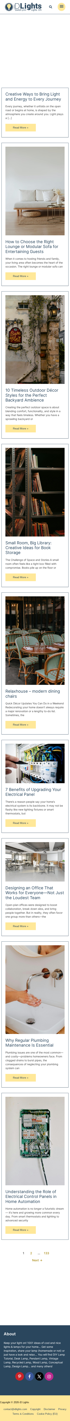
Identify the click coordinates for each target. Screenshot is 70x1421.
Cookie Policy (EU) (47, 1413)
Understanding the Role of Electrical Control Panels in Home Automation (31, 1196)
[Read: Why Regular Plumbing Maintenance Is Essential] (35, 989)
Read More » (20, 128)
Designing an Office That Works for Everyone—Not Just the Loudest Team (34, 892)
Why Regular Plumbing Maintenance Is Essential (29, 1043)
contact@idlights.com (15, 1409)
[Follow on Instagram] (49, 1376)
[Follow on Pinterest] (19, 1376)
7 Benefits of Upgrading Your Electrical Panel (33, 792)
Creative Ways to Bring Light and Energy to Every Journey (33, 96)
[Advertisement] (35, 51)
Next (37, 1260)
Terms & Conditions (23, 1413)
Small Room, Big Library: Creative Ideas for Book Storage (28, 547)
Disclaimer (49, 1409)
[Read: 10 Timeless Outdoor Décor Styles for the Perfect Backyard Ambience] (35, 339)
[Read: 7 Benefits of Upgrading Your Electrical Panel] (35, 763)
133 (46, 1253)
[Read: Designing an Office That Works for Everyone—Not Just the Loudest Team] (35, 861)
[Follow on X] (39, 1376)
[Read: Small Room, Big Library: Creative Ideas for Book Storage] (35, 491)
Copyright (35, 1409)
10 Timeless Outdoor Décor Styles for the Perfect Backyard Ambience (31, 395)
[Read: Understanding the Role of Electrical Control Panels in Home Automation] (35, 1140)
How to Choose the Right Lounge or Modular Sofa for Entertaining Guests (31, 246)
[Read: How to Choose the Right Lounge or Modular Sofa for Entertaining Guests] (35, 190)
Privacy (62, 1409)
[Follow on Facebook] (29, 1376)
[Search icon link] (50, 7)
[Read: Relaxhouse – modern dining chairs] (35, 640)
